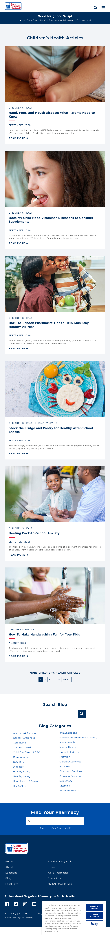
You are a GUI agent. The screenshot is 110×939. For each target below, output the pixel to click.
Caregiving (19, 742)
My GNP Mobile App (60, 883)
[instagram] (25, 903)
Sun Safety (65, 780)
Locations (11, 872)
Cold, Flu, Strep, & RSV (26, 752)
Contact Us (54, 878)
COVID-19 (18, 761)
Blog (8, 878)
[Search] (82, 714)
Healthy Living (47, 423)
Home (9, 861)
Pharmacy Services (70, 771)
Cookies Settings (95, 924)
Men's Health (67, 742)
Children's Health (21, 107)
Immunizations (68, 732)
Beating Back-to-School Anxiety (34, 533)
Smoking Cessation (70, 775)
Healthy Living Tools (60, 861)
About (9, 866)
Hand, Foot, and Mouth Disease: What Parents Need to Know (52, 114)
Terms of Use (24, 914)
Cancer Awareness (24, 737)
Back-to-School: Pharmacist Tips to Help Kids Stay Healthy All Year (49, 324)
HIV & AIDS (19, 785)
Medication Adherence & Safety (78, 737)
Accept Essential (94, 915)
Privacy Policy (10, 914)
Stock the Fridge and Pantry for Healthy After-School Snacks (51, 430)
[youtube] (34, 903)
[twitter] (16, 903)
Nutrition (64, 756)
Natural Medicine (69, 751)
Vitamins (64, 785)
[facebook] (7, 903)
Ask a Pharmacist (58, 872)
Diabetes (18, 766)
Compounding (21, 757)
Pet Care (64, 766)
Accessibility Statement (41, 914)
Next (66, 679)
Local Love (11, 883)
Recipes (52, 866)
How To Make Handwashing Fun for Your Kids (44, 634)
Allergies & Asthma (24, 732)
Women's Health (69, 790)
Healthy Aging (21, 771)
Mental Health (67, 747)
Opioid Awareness (70, 761)
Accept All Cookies (95, 907)
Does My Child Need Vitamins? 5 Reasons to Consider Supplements (51, 219)
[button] (95, 7)
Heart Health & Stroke (26, 781)
